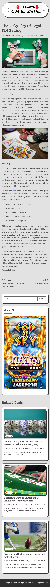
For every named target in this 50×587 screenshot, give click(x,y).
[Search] (44, 10)
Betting (13, 270)
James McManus (37, 35)
